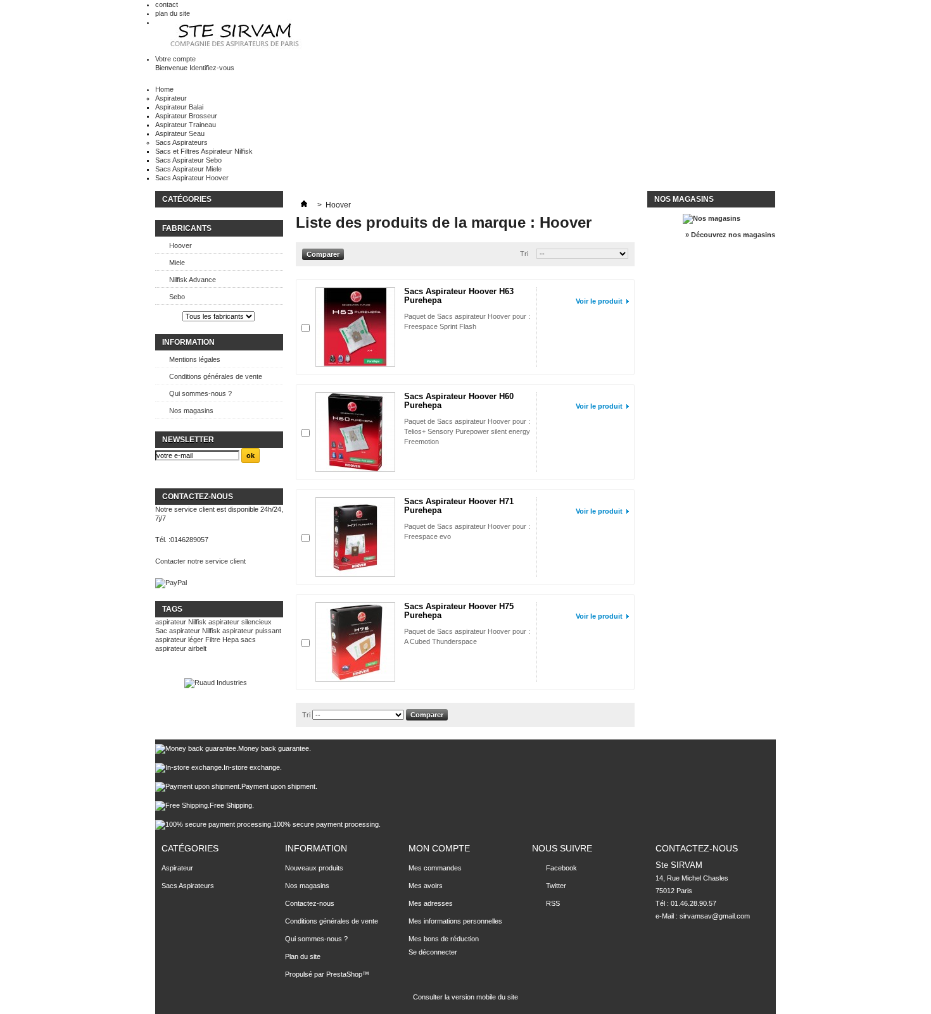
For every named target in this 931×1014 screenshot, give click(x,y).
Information (188, 342)
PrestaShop (344, 974)
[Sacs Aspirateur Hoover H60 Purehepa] (355, 432)
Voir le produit (599, 301)
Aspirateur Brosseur (186, 116)
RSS (553, 903)
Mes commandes (435, 868)
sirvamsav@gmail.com (715, 916)
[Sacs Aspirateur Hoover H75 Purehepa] (355, 642)
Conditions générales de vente (215, 376)
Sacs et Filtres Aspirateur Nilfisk (204, 151)
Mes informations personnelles (455, 921)
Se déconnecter (432, 952)
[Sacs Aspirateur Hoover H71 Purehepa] (355, 537)
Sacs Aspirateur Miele (188, 169)
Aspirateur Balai (179, 107)
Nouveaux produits (314, 868)
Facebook (561, 868)
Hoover (180, 245)
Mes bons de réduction (443, 939)
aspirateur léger (179, 639)
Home (164, 89)
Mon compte (439, 848)
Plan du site (302, 956)
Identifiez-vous (211, 67)
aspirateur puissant (251, 630)
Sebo (177, 296)
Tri (524, 253)
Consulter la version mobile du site (465, 997)
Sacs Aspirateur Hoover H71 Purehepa (459, 506)
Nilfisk (197, 622)
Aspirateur (171, 98)
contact (166, 4)
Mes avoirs (425, 885)
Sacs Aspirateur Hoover (192, 178)
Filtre (212, 639)
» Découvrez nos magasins (730, 234)
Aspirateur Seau (180, 133)
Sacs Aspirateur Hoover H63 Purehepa (459, 296)
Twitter (556, 885)
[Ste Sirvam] (236, 36)
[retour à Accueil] (304, 205)
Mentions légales (194, 359)
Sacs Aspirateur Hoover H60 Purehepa (459, 401)
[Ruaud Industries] (215, 682)
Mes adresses (430, 903)
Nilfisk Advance (192, 279)
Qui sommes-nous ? (200, 393)
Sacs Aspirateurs (181, 142)
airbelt (197, 648)
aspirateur (170, 622)
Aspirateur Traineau (185, 124)
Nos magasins (191, 410)
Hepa (230, 639)
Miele (177, 262)
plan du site (172, 13)
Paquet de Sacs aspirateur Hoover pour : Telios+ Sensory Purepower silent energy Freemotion (467, 431)
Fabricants (187, 228)
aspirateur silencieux (240, 622)
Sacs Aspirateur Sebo (188, 160)
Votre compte (175, 59)
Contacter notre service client (200, 561)
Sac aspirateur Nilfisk (187, 630)
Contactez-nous (309, 903)
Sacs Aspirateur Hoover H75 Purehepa (459, 611)
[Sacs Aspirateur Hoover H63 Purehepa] (355, 327)
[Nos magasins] (711, 218)
